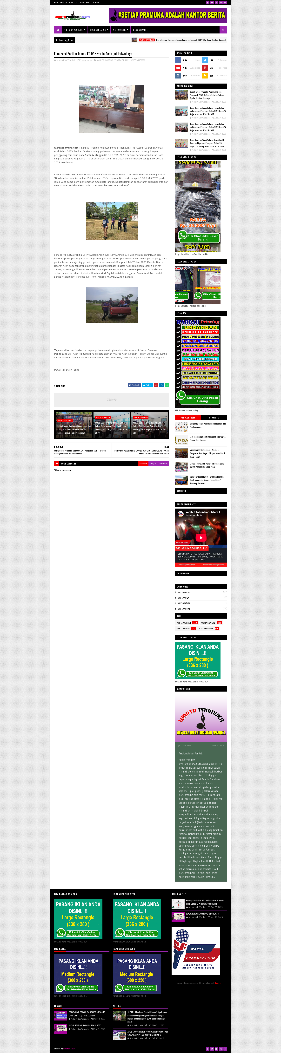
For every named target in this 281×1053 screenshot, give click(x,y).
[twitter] (212, 2)
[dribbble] (216, 2)
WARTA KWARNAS (184, 603)
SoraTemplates (69, 1048)
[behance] (225, 2)
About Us (63, 2)
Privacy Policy (85, 2)
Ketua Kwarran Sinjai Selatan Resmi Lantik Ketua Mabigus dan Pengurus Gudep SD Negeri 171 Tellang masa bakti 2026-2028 (207, 143)
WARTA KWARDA (105, 60)
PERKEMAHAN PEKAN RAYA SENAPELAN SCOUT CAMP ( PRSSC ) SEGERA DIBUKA (87, 1014)
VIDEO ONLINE (119, 29)
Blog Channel (140, 29)
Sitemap (96, 2)
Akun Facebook (218, 745)
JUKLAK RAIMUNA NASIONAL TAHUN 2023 (85, 1025)
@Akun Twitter (184, 745)
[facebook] (207, 2)
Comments (214, 417)
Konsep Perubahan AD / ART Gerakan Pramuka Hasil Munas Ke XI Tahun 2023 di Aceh (205, 902)
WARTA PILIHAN (121, 60)
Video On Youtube (73, 29)
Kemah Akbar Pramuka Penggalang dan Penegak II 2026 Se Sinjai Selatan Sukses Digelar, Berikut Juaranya (168, 40)
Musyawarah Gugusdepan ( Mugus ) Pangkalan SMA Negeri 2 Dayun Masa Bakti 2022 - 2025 (207, 453)
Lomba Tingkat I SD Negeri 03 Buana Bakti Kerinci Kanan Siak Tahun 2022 (207, 465)
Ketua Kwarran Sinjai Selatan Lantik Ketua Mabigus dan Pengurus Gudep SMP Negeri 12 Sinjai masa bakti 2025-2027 (111, 427)
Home (56, 2)
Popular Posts (188, 417)
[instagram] (221, 2)
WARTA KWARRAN (113, 40)
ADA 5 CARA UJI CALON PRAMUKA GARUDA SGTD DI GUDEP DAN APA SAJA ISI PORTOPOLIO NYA (147, 1033)
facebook (164, 463)
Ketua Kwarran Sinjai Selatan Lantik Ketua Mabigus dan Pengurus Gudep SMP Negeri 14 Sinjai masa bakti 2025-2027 (149, 427)
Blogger (217, 983)
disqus (153, 463)
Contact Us (73, 2)
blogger (143, 463)
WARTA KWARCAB (184, 592)
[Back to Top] (225, 1049)
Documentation (98, 29)
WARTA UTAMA (138, 60)
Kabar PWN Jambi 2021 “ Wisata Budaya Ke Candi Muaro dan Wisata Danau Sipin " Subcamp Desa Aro (207, 480)
